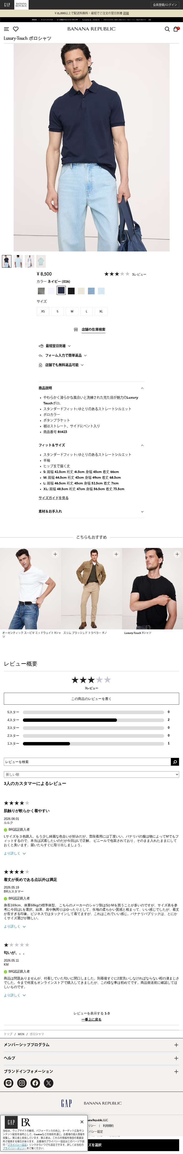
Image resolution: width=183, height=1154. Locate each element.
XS (43, 311)
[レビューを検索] (175, 762)
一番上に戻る (91, 1019)
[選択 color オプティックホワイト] (51, 291)
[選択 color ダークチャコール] (41, 291)
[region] (44, 1133)
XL (101, 311)
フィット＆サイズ (52, 445)
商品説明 (45, 388)
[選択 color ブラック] (71, 291)
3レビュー (139, 274)
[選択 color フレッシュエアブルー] (101, 291)
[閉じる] (82, 1122)
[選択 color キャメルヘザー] (81, 291)
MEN (21, 1034)
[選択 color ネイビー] (61, 290)
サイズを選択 (91, 1145)
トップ (8, 1034)
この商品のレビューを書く (91, 699)
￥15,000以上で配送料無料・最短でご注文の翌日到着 (91, 13)
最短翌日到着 (56, 346)
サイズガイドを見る (54, 498)
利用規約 (108, 1125)
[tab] (91, 346)
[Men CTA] (96, 20)
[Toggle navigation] (6, 29)
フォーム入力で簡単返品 (63, 355)
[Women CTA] (86, 20)
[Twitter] (48, 1083)
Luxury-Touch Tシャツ (137, 633)
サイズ (42, 301)
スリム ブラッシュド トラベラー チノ (85, 633)
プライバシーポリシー (15, 1148)
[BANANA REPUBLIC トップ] (91, 29)
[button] (165, 5)
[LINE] (8, 1083)
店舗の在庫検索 (94, 329)
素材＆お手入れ (50, 511)
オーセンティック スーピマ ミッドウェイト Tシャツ (31, 635)
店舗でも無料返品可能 (62, 365)
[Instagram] (22, 1083)
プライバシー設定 (91, 1131)
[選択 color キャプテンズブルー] (91, 291)
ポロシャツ (37, 1034)
